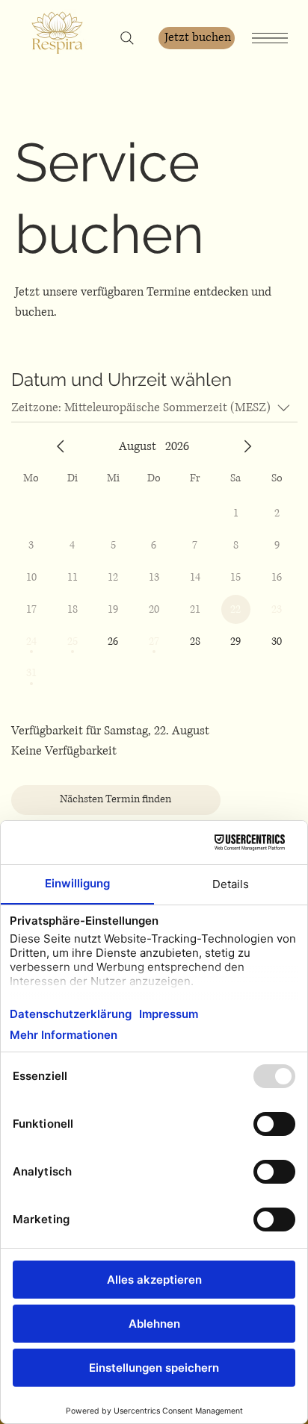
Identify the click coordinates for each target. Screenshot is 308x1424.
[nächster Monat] (247, 446)
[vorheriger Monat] (61, 446)
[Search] (127, 38)
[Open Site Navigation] (269, 37)
